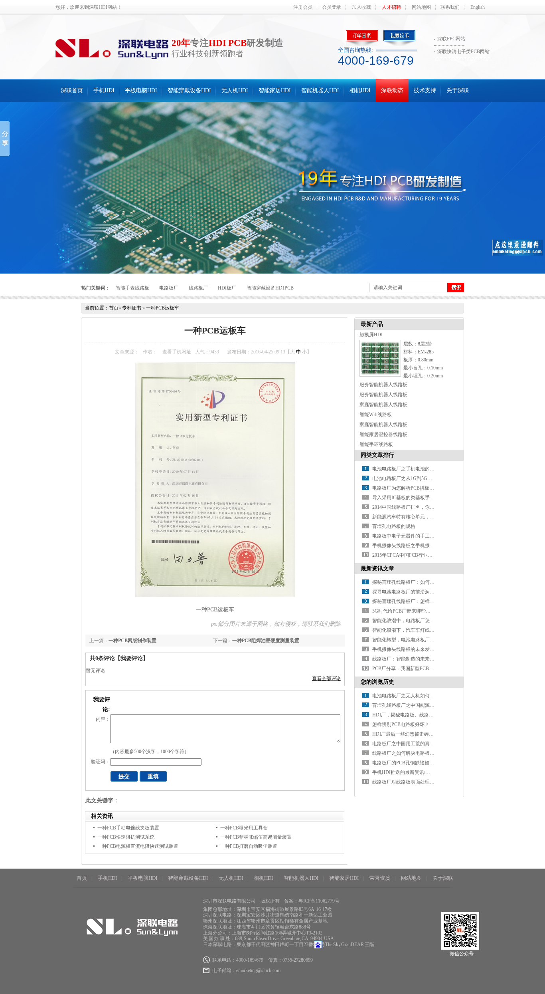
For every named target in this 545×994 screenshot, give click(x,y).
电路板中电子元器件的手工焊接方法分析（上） (422, 536)
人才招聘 (391, 7)
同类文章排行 (377, 455)
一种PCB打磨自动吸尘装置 (248, 846)
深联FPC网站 (451, 39)
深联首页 (72, 90)
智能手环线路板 (376, 444)
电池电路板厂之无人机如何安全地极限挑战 (417, 695)
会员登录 (331, 7)
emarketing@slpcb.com (258, 970)
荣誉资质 (379, 878)
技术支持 (425, 90)
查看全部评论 (326, 678)
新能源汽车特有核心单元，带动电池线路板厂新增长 (427, 517)
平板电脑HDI (141, 90)
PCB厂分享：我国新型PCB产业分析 (410, 668)
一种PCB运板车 (162, 308)
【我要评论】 (131, 658)
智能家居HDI (275, 90)
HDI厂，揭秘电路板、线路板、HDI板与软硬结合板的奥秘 (433, 715)
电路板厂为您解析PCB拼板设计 (405, 488)
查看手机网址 (176, 352)
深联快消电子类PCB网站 (463, 51)
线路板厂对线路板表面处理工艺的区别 (413, 782)
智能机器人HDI (320, 90)
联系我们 (450, 7)
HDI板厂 (227, 288)
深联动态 (392, 90)
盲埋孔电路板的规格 (393, 526)
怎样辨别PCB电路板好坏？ (400, 724)
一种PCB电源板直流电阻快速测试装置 (137, 846)
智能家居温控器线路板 (383, 434)
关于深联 (457, 90)
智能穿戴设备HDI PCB (270, 288)
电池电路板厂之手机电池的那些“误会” (412, 469)
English (477, 7)
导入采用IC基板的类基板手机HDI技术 (412, 497)
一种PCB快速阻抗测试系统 (125, 837)
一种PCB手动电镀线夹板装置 (128, 828)
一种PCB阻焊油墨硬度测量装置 (265, 640)
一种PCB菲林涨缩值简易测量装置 (256, 837)
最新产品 (372, 324)
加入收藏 (361, 7)
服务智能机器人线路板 (383, 384)
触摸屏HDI (371, 334)
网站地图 (421, 7)
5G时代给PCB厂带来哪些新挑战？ (408, 611)
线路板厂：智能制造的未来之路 (405, 659)
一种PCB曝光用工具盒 (244, 828)
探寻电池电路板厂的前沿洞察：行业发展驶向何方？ (427, 592)
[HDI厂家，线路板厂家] (272, 188)
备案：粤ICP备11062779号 (312, 901)
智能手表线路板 (132, 288)
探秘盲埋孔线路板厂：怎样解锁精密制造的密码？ (425, 601)
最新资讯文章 (377, 568)
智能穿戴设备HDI (189, 90)
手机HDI (104, 90)
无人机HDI (234, 90)
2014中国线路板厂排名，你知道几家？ (413, 507)
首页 (113, 308)
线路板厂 (198, 288)
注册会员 (302, 7)
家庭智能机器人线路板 (383, 404)
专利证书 (131, 308)
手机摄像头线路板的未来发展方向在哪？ (415, 649)
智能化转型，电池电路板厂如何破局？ (413, 640)
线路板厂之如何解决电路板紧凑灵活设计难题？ (422, 753)
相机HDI (360, 90)
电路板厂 (168, 288)
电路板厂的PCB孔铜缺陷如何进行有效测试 (417, 763)
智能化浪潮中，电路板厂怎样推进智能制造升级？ (425, 620)
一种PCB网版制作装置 (132, 640)
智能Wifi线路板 (375, 414)
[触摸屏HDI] (380, 375)
